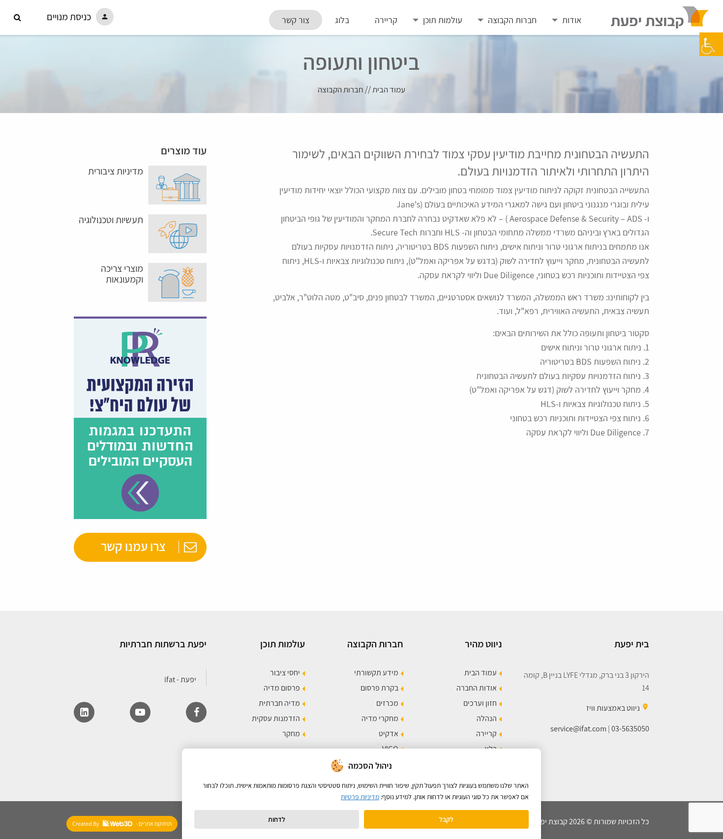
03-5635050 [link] (630, 728)
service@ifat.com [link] (578, 728)
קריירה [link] (386, 20)
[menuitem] (571, 19)
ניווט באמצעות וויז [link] (613, 708)
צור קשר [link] (295, 20)
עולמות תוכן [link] (442, 20)
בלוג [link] (342, 20)
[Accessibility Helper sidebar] (711, 44)
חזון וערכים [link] (480, 703)
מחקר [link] (291, 734)
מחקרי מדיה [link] (380, 719)
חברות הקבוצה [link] (512, 20)
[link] (660, 16)
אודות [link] (571, 20)
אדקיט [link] (388, 734)
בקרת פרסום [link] (379, 688)
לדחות (276, 819)
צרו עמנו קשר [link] (133, 546)
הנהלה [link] (487, 719)
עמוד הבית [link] (388, 89)
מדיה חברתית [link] (279, 703)
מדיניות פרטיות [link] (360, 796)
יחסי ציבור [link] (285, 673)
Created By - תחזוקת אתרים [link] (122, 823)
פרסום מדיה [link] (282, 688)
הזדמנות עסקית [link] (276, 719)
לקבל (446, 819)
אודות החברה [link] (476, 688)
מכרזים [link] (387, 703)
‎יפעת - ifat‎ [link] (180, 679)
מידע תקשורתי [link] (376, 673)
